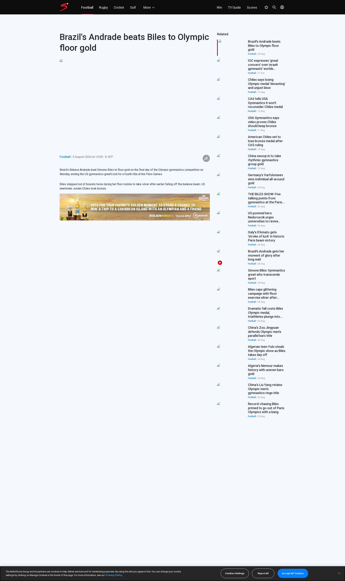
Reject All (263, 573)
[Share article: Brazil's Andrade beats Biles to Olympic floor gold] (206, 158)
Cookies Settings (234, 573)
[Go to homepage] (64, 7)
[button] (251, 67)
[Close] (339, 573)
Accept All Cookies (293, 573)
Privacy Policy (114, 575)
